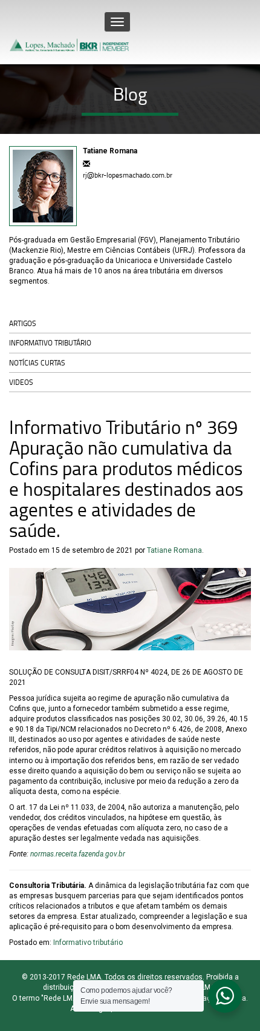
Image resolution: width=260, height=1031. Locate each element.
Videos (21, 382)
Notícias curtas (37, 363)
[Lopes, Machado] (70, 32)
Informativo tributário (50, 343)
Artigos (22, 323)
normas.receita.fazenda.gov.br (77, 854)
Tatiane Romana (174, 550)
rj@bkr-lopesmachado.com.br (127, 175)
